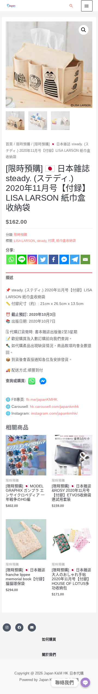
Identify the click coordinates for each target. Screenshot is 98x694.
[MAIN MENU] (87, 5)
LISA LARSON (24, 241)
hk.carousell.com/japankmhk (54, 407)
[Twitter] (43, 259)
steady (41, 241)
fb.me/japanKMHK (41, 400)
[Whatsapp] (11, 259)
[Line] (21, 259)
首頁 (9, 144)
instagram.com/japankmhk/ (54, 413)
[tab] (49, 277)
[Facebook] (53, 259)
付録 (51, 241)
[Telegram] (74, 259)
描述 (9, 278)
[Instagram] (32, 259)
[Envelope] (32, 627)
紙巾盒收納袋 (66, 241)
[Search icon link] (71, 5)
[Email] (85, 259)
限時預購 (23, 144)
